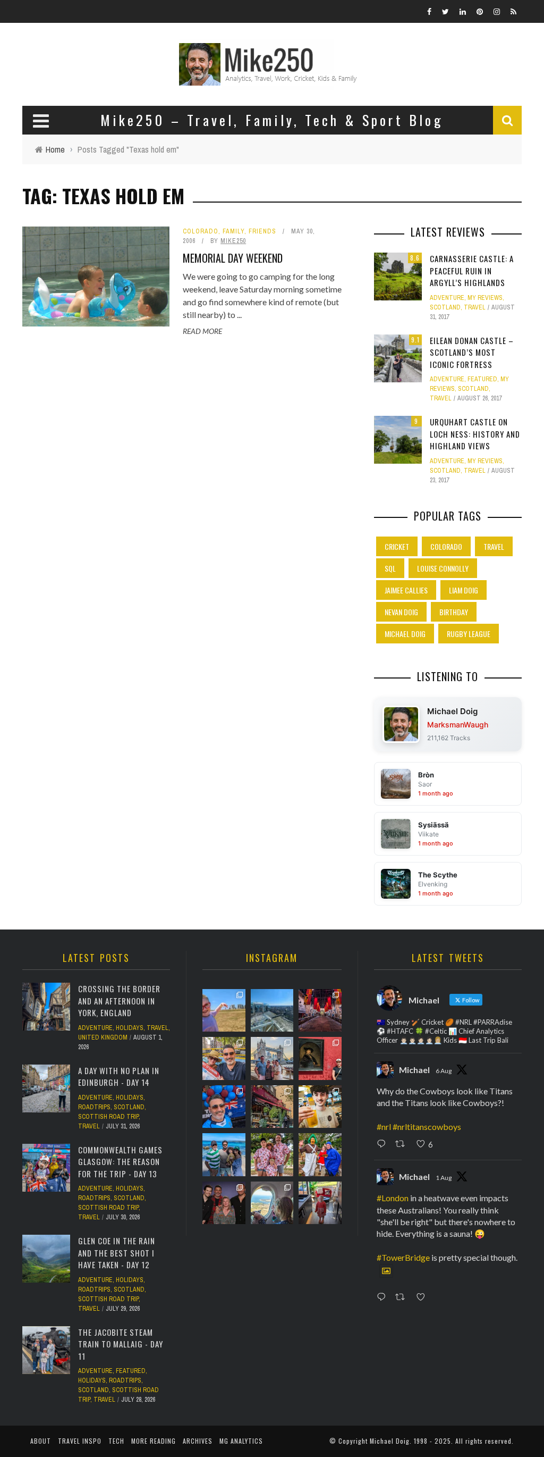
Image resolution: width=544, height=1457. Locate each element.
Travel (475, 307)
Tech (116, 1440)
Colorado (200, 231)
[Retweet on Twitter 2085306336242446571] (403, 1144)
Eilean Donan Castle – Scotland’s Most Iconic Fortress (472, 352)
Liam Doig (463, 590)
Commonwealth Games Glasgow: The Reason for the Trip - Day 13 (120, 1161)
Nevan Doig (401, 611)
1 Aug (444, 1178)
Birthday (453, 611)
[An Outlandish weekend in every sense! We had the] (223, 1203)
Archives (197, 1440)
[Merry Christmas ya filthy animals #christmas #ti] (272, 1154)
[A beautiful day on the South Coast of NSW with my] (223, 1154)
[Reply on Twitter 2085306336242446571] (383, 1144)
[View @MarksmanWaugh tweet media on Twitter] (386, 1271)
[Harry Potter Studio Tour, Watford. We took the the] (320, 1010)
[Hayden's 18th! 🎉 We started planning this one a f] (320, 1106)
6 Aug (444, 1071)
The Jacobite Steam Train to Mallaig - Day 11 (120, 1344)
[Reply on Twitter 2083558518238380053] (383, 1298)
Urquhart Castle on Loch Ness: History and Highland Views (475, 433)
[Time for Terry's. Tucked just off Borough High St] (272, 1106)
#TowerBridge (403, 1257)
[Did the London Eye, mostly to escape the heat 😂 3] (272, 1010)
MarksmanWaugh (457, 724)
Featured (482, 379)
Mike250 (233, 241)
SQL (390, 568)
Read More (202, 331)
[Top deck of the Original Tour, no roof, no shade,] (223, 1058)
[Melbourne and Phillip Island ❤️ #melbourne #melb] (272, 1203)
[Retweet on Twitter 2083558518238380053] (403, 1298)
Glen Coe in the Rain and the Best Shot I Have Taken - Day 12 (116, 1252)
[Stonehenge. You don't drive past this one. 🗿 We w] (223, 1010)
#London (393, 1198)
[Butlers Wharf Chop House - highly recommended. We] (272, 1058)
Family (233, 231)
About (40, 1440)
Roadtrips (94, 1107)
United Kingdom (103, 1037)
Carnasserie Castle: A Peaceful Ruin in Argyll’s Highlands (472, 270)
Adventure (447, 298)
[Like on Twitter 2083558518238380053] (423, 1298)
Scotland (445, 307)
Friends (262, 231)
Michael (414, 1070)
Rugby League (468, 633)
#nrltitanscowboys (427, 1126)
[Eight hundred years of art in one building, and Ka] (320, 1058)
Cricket (397, 546)
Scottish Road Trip (108, 1116)
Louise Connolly (443, 568)
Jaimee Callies (406, 590)
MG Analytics (241, 1440)
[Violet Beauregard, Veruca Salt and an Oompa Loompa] (320, 1154)
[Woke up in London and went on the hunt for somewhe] (223, 1106)
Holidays (129, 1028)
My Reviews (485, 298)
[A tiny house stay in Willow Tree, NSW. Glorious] (320, 1203)
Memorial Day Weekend (233, 258)
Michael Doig (405, 633)
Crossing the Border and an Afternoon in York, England (119, 1000)
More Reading (153, 1440)
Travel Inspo (79, 1440)
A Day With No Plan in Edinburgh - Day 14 (118, 1076)
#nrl (384, 1126)
